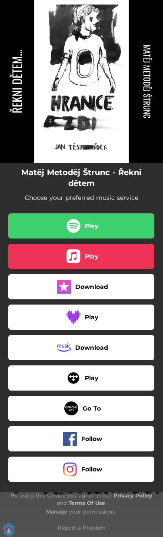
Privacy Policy (132, 495)
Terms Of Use (87, 503)
